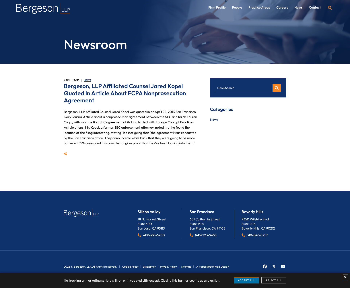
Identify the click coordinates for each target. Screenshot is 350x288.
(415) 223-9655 (206, 235)
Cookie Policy (130, 266)
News (298, 7)
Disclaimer (149, 266)
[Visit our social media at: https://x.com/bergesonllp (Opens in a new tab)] (274, 266)
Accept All (246, 280)
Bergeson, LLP (82, 266)
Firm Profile (217, 7)
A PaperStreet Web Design (212, 266)
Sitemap (186, 266)
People (237, 7)
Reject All (274, 280)
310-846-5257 (257, 235)
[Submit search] (277, 88)
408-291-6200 (154, 235)
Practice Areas (259, 7)
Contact (315, 7)
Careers (282, 7)
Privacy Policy (168, 266)
